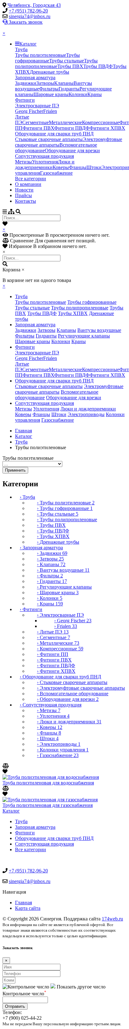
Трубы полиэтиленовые (40, 55)
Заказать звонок (25, 22)
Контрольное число (24, 993)
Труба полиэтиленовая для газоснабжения (48, 805)
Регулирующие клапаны (84, 335)
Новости (24, 189)
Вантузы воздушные (99, 330)
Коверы (61, 167)
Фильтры (49, 88)
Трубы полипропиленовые (56, 63)
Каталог (28, 43)
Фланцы (77, 167)
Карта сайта (27, 908)
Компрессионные (100, 122)
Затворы (45, 83)
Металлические (65, 122)
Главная (23, 430)
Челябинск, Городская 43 (34, 5)
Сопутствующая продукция (44, 156)
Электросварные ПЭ (37, 105)
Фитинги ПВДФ (72, 128)
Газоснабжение (56, 173)
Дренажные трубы (49, 72)
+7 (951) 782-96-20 (28, 10)
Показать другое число (81, 986)
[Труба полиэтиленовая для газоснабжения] (50, 799)
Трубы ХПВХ (73, 313)
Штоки (93, 167)
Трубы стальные (66, 60)
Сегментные (35, 122)
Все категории (30, 178)
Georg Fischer (29, 111)
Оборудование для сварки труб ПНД (54, 133)
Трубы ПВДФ (98, 66)
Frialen (50, 111)
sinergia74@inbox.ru (29, 16)
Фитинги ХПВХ (107, 128)
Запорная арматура (35, 77)
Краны (94, 94)
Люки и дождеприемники (45, 164)
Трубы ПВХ (70, 66)
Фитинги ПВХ (38, 128)
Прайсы (23, 195)
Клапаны (64, 83)
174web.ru (112, 918)
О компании (28, 184)
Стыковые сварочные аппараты (49, 139)
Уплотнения (45, 161)
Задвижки (25, 83)
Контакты (25, 201)
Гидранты (69, 88)
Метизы (23, 161)
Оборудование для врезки (72, 150)
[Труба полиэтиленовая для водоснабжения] (51, 777)
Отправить (15, 1006)
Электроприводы (86, 414)
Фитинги (25, 100)
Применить (15, 470)
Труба (21, 49)
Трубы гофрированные (47, 57)
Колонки (78, 94)
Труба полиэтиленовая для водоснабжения (48, 782)
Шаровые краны (51, 94)
